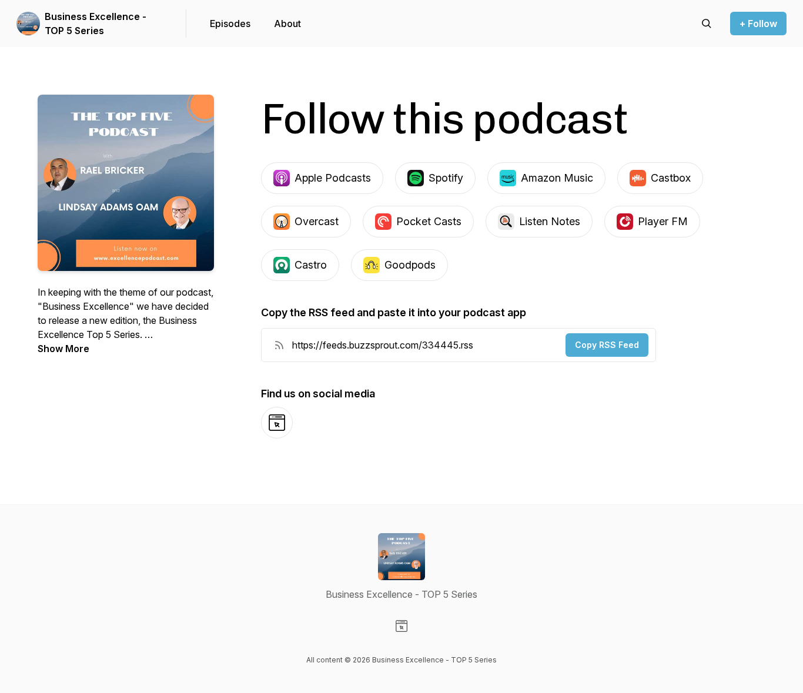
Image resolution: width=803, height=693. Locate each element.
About (287, 23)
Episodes (230, 23)
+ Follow (758, 23)
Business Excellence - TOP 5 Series (95, 23)
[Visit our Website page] (401, 626)
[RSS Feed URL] (279, 345)
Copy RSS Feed (607, 345)
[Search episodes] (706, 23)
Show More (63, 348)
